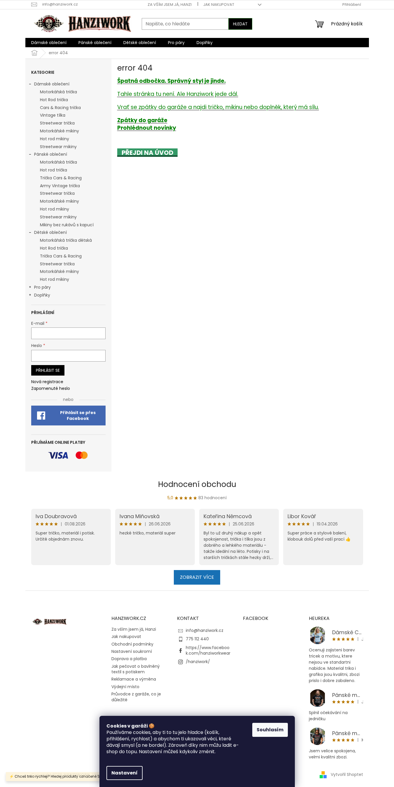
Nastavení (124, 773)
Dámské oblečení (51, 84)
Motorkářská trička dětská (66, 240)
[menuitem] (48, 42)
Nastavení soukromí (131, 651)
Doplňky (42, 295)
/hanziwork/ (198, 662)
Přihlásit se (48, 370)
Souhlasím (270, 729)
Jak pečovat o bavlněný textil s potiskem (135, 669)
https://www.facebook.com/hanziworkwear (208, 650)
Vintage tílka (52, 115)
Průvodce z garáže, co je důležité (136, 696)
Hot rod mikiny (54, 139)
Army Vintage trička (60, 186)
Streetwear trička (57, 123)
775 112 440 (197, 639)
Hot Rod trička (54, 100)
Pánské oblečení (50, 154)
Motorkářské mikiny (59, 131)
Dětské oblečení (50, 232)
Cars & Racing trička (60, 108)
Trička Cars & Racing (61, 178)
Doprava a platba (129, 659)
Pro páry (42, 287)
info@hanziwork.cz (204, 630)
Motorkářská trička (58, 92)
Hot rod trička (53, 170)
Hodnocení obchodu (197, 484)
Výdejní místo (125, 687)
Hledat (240, 24)
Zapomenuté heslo (50, 388)
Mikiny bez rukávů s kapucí (67, 225)
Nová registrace (47, 382)
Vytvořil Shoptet (347, 774)
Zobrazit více (197, 577)
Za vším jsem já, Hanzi (170, 4)
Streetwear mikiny (58, 147)
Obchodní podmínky (132, 644)
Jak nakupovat (218, 4)
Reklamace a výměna (133, 679)
